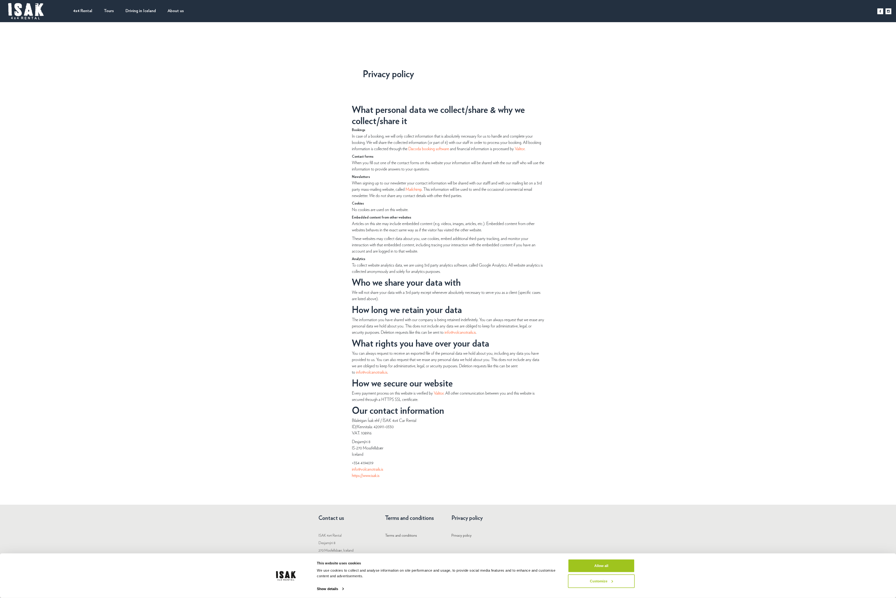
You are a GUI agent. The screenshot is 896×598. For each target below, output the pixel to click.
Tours (109, 11)
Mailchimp (414, 190)
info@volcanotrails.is (460, 332)
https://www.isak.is (365, 476)
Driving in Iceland (141, 11)
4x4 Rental (82, 11)
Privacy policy (462, 535)
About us (176, 11)
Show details (327, 589)
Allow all (601, 566)
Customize (598, 581)
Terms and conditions (401, 535)
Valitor (520, 149)
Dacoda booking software (429, 149)
